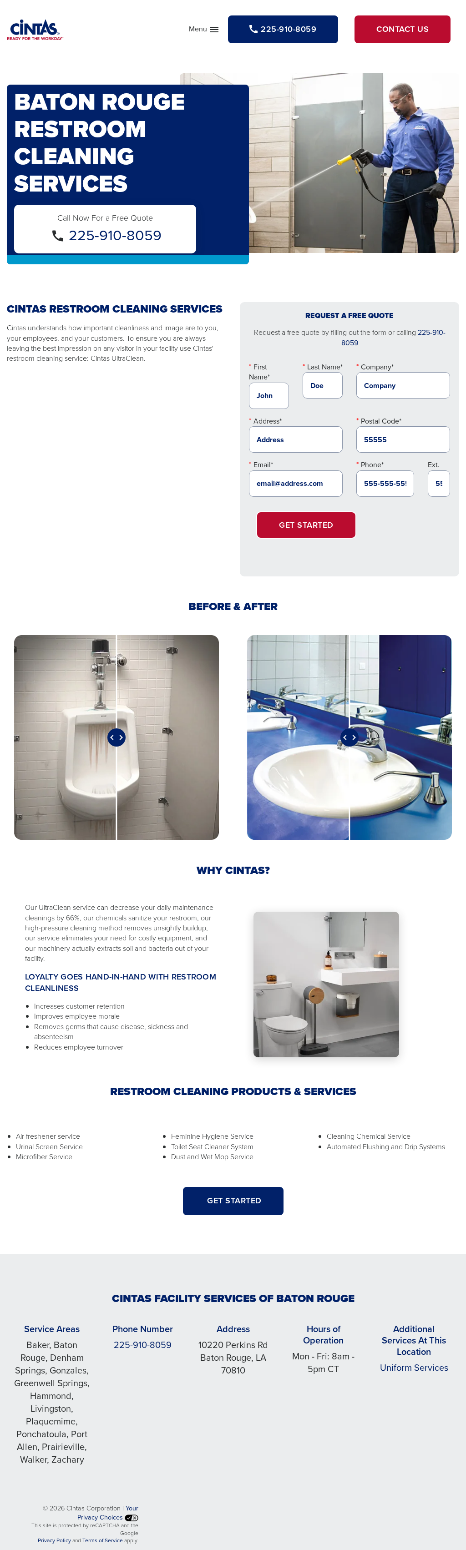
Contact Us (402, 29)
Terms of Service (102, 1540)
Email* (263, 464)
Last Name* (325, 367)
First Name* (259, 372)
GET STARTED (233, 1201)
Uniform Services (414, 1367)
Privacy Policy (54, 1540)
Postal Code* (381, 421)
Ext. (434, 464)
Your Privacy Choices (107, 1512)
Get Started (306, 525)
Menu (204, 31)
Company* (377, 367)
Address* (267, 421)
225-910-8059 (115, 235)
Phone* (372, 464)
